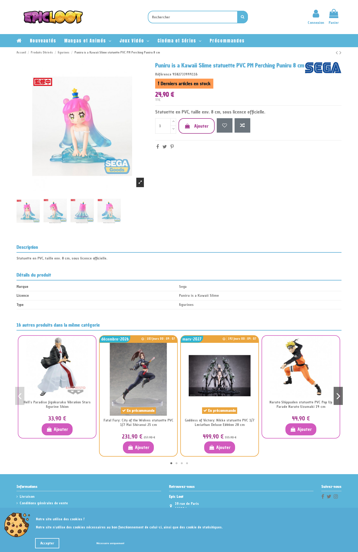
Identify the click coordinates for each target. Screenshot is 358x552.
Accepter (47, 543)
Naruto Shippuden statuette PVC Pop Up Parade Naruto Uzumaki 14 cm (300, 404)
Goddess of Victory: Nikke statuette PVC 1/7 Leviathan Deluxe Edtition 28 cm (219, 422)
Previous (19, 396)
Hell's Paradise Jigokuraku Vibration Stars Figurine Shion (57, 404)
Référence (163, 74)
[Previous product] (337, 52)
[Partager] (157, 146)
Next (338, 396)
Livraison (27, 496)
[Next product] (340, 52)
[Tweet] (164, 146)
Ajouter (201, 126)
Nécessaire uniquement (110, 543)
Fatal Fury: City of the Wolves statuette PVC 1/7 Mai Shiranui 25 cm (138, 422)
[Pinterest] (172, 146)
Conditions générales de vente (44, 503)
